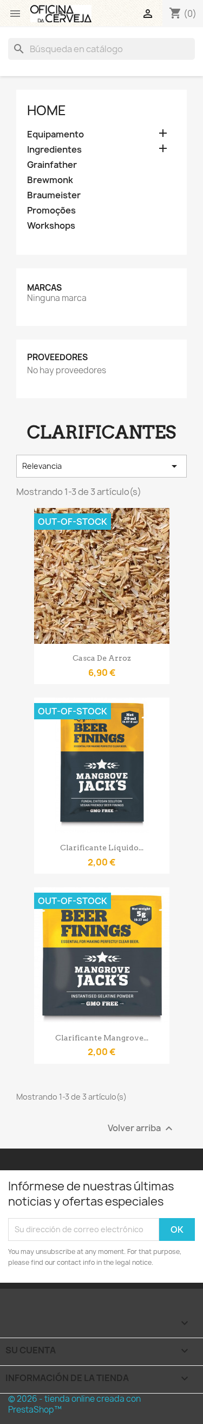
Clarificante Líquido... (101, 847)
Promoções (51, 210)
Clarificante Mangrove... (101, 1037)
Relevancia (101, 466)
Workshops (51, 225)
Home (46, 110)
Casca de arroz (102, 658)
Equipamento (55, 134)
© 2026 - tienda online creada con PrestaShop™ (74, 1404)
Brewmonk (50, 180)
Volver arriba (141, 1128)
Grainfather (52, 165)
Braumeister (54, 195)
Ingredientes (54, 149)
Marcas (44, 287)
